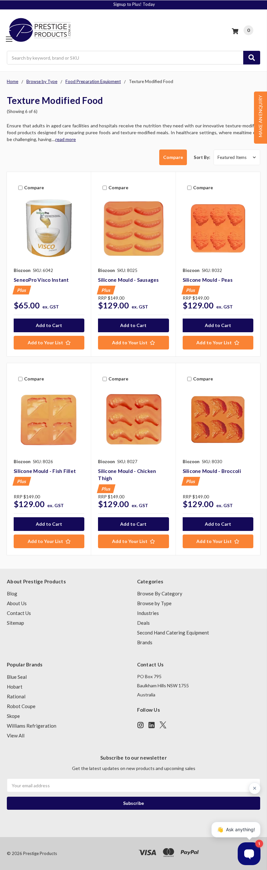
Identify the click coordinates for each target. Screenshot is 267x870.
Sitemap (15, 623)
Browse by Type (154, 603)
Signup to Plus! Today (134, 4)
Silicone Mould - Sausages (128, 280)
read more (65, 139)
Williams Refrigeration (31, 726)
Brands (144, 642)
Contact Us (19, 613)
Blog (12, 593)
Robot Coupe (21, 706)
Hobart (14, 687)
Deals (143, 623)
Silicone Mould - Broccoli (212, 471)
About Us (17, 603)
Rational (16, 696)
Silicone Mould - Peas (207, 280)
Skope (13, 716)
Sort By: (202, 157)
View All (15, 735)
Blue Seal (17, 677)
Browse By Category (159, 593)
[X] (163, 724)
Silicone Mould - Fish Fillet (45, 471)
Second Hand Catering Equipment (173, 632)
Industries (148, 613)
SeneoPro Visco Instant (41, 280)
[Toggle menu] (9, 39)
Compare (173, 157)
